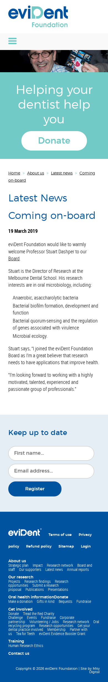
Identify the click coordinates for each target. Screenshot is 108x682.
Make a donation (20, 601)
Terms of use (60, 535)
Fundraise (83, 601)
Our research (20, 577)
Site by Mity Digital (90, 670)
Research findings (37, 581)
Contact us (18, 654)
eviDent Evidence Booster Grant (62, 633)
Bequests (65, 601)
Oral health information (31, 597)
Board (14, 258)
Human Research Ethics (25, 645)
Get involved (20, 609)
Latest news (54, 569)
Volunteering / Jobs (44, 621)
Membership (56, 629)
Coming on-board (52, 216)
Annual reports (78, 569)
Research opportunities (56, 625)
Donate (54, 140)
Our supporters (30, 569)
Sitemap (66, 546)
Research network (60, 565)
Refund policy (39, 546)
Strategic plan (18, 565)
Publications (34, 589)
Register (35, 488)
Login (86, 546)
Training (16, 641)
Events (32, 617)
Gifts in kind (46, 601)
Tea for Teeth (25, 633)
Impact (38, 565)
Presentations (58, 589)
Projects (14, 581)
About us (17, 561)
